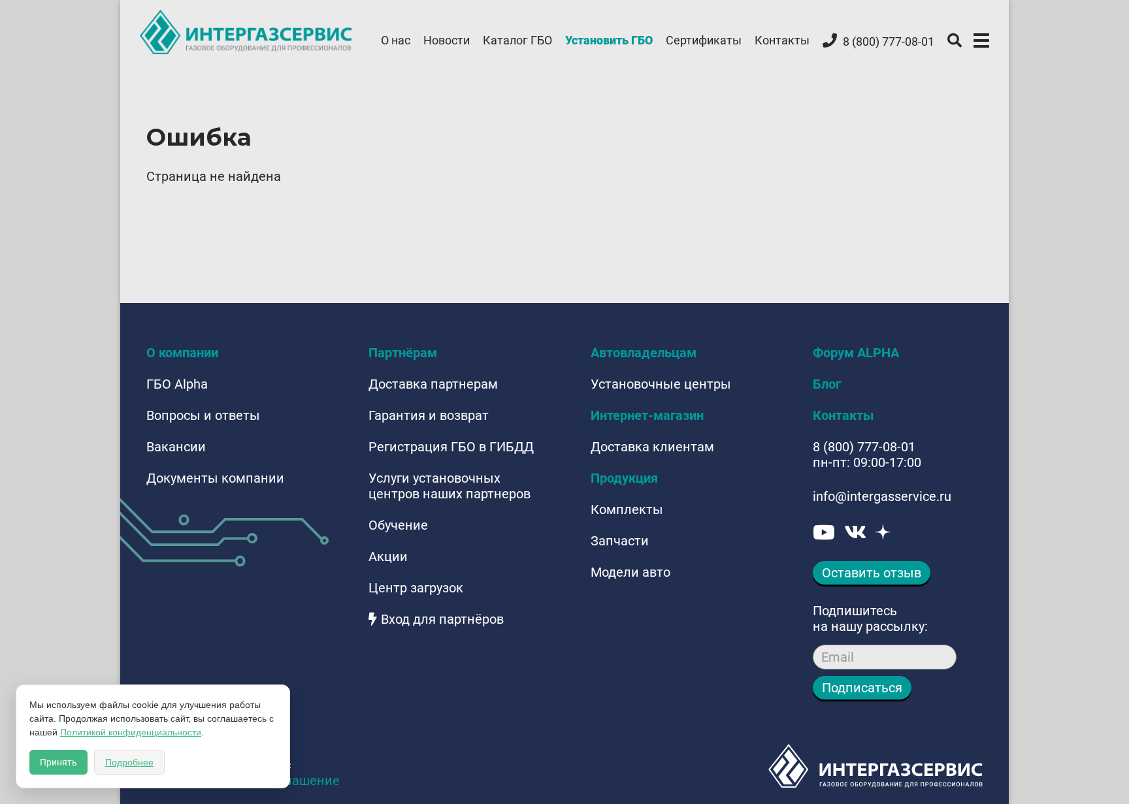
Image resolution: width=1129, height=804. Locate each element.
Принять (58, 762)
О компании (182, 353)
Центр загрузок (415, 588)
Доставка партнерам (433, 384)
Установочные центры (661, 384)
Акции (388, 556)
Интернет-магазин (647, 415)
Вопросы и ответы (203, 415)
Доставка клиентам (652, 447)
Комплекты (627, 509)
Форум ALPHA (856, 353)
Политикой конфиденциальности (130, 732)
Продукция (624, 478)
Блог (827, 384)
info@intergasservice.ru (882, 496)
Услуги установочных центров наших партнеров (449, 486)
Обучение (398, 525)
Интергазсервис (247, 32)
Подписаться (862, 688)
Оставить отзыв (871, 573)
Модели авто (630, 572)
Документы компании (215, 478)
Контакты (782, 40)
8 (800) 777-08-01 (864, 447)
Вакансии (176, 447)
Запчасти (620, 541)
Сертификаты (704, 40)
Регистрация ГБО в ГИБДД (451, 447)
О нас (395, 40)
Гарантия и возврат (428, 415)
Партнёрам (402, 353)
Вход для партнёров (442, 619)
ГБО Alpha (177, 384)
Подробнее (129, 762)
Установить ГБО (609, 40)
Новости (446, 40)
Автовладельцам (643, 353)
